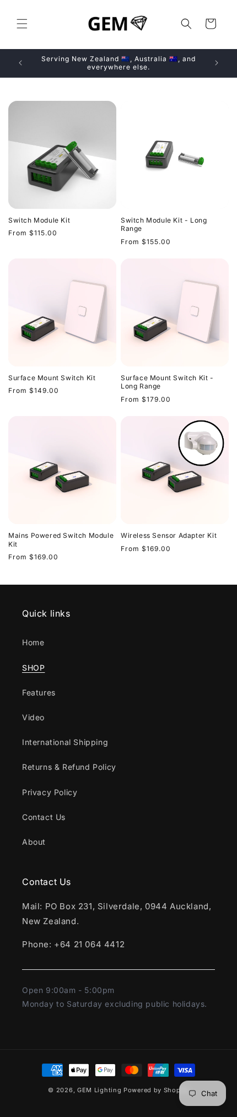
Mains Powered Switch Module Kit (61, 539)
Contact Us (44, 817)
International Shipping (65, 742)
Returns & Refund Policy (69, 766)
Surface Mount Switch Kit (51, 378)
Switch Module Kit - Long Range (164, 224)
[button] (22, 24)
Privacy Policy (49, 792)
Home (33, 642)
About (34, 841)
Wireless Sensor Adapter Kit (169, 535)
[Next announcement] (216, 63)
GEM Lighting (99, 1090)
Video (33, 717)
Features (39, 692)
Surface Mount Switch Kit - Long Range (167, 382)
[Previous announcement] (20, 63)
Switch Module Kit (39, 220)
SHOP (33, 667)
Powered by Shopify (156, 1090)
